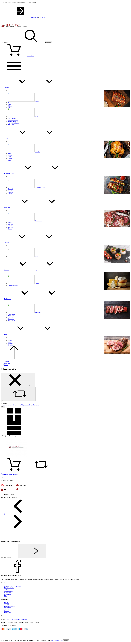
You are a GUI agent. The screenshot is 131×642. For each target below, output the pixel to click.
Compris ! (66, 640)
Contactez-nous (8, 591)
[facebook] (17, 572)
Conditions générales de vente (12, 586)
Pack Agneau (11, 314)
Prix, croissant (25, 405)
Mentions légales (9, 588)
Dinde (9, 156)
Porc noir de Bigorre (13, 123)
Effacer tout (31, 386)
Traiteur (37, 256)
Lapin (9, 160)
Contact (34, 2)
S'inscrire (42, 17)
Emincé (10, 190)
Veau (9, 104)
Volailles (37, 152)
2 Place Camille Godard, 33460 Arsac (17, 619)
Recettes (10, 343)
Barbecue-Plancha (40, 187)
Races (36, 116)
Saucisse (10, 192)
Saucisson (10, 224)
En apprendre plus (57, 640)
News (9, 342)
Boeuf (9, 102)
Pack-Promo (38, 312)
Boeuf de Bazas (12, 118)
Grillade (10, 193)
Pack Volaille (11, 320)
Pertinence (4, 405)
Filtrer (2, 406)
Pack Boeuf (11, 315)
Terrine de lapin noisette (9, 474)
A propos (6, 589)
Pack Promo (7, 612)
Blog (5, 596)
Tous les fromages (13, 285)
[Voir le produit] (14, 470)
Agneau (10, 106)
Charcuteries (38, 221)
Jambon (10, 222)
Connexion (34, 17)
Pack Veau (11, 319)
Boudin (10, 229)
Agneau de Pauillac (13, 121)
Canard (10, 155)
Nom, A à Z (10, 405)
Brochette (10, 189)
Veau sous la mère (13, 120)
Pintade (10, 158)
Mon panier (7, 594)
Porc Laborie (11, 124)
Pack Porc (11, 317)
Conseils (10, 345)
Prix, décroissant (34, 405)
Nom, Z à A (17, 405)
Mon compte (7, 592)
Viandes (37, 101)
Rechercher (48, 42)
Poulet (9, 153)
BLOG (10, 340)
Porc (9, 107)
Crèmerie (37, 283)
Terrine (10, 226)
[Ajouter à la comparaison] (41, 470)
